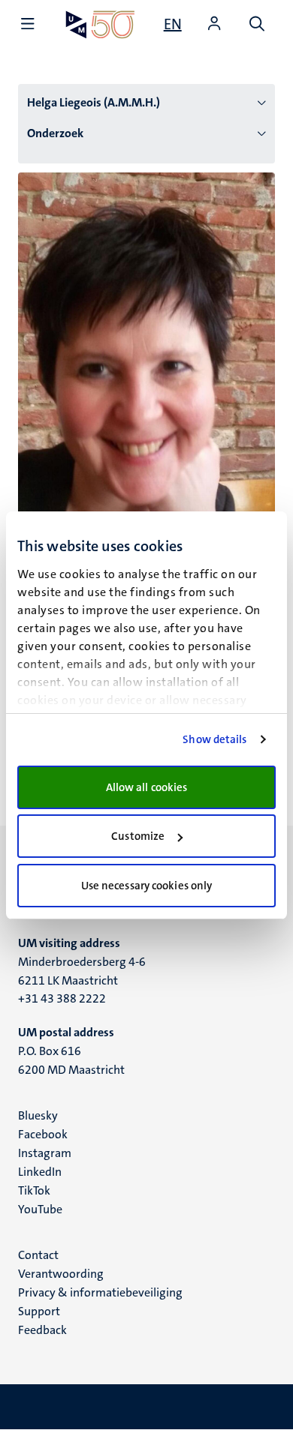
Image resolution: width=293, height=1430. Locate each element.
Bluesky (38, 1115)
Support (39, 1311)
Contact (38, 1255)
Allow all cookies (147, 787)
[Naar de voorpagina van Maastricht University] (100, 24)
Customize (138, 836)
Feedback (42, 1330)
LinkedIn (40, 1172)
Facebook (43, 1134)
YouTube (40, 1209)
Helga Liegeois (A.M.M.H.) (93, 102)
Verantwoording (61, 1274)
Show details (214, 739)
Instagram (44, 1153)
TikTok (34, 1190)
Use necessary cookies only (147, 885)
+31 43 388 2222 (62, 998)
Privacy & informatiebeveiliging (100, 1292)
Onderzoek (55, 133)
